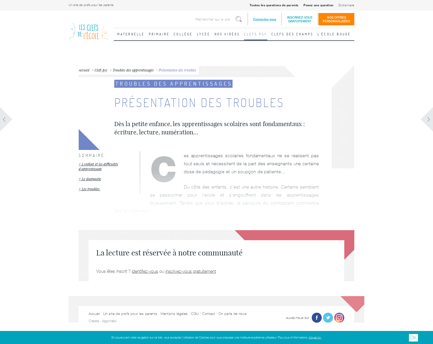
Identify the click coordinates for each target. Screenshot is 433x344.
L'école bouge (334, 34)
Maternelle (131, 34)
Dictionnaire (346, 5)
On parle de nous (233, 314)
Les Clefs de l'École (89, 27)
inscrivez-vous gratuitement (190, 271)
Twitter (328, 318)
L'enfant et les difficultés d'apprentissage (98, 166)
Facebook (317, 318)
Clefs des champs (292, 34)
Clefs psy (255, 34)
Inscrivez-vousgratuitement (299, 19)
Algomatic (109, 321)
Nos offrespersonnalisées (336, 19)
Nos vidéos (227, 34)
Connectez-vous (264, 19)
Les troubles (91, 189)
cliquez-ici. (315, 337)
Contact (208, 314)
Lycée (203, 34)
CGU (195, 314)
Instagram (339, 318)
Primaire (159, 34)
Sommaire (91, 155)
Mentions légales (174, 314)
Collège (183, 34)
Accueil (94, 314)
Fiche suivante (426, 119)
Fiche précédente (6, 119)
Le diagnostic (91, 179)
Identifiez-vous (145, 271)
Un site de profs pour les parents (91, 5)
